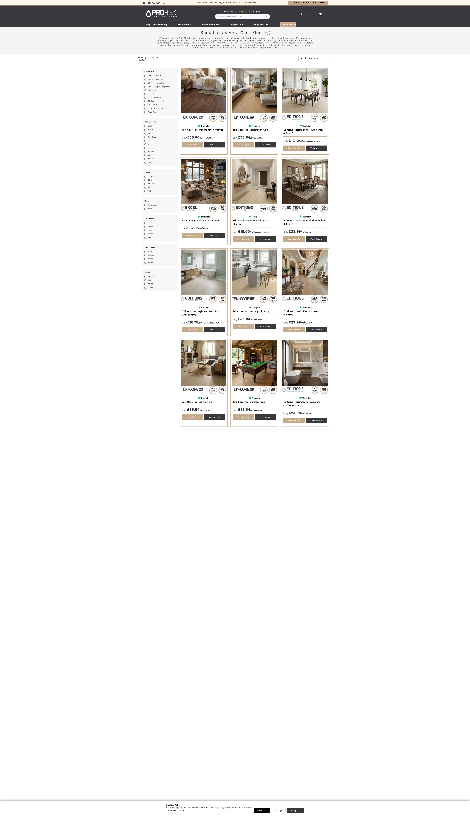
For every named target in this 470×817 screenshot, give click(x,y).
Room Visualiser (211, 25)
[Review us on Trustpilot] (254, 11)
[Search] (267, 16)
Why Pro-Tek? (262, 25)
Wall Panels (184, 25)
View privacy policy (175, 810)
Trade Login (288, 25)
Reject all (261, 811)
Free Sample (193, 145)
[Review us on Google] (242, 11)
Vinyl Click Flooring (156, 25)
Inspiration (237, 25)
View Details (215, 145)
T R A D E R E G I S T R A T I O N (308, 3)
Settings (278, 811)
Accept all (295, 811)
